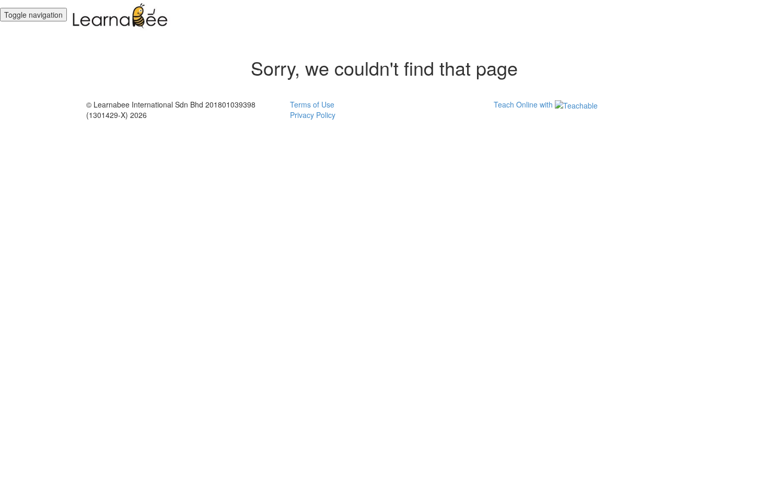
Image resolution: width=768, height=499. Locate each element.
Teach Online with (524, 104)
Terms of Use (312, 104)
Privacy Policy (312, 115)
